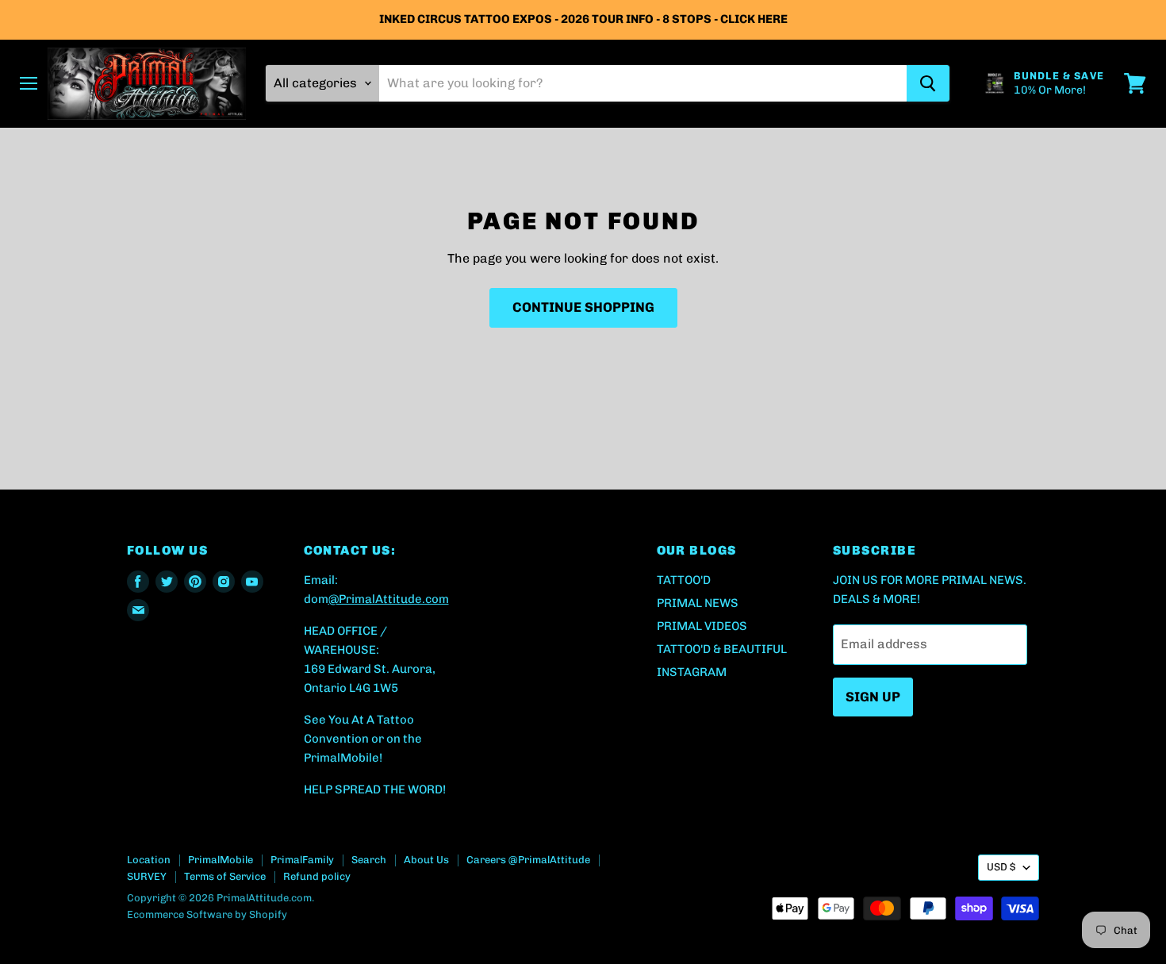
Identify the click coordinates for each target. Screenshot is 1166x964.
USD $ (1001, 867)
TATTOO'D (684, 580)
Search (368, 860)
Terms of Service (225, 876)
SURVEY (147, 876)
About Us (426, 860)
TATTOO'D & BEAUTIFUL (722, 649)
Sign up (873, 697)
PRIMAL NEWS (697, 603)
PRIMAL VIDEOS (702, 626)
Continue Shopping (583, 307)
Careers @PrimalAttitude (528, 860)
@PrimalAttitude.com (388, 599)
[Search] (928, 83)
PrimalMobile (220, 860)
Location (149, 860)
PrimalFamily (302, 860)
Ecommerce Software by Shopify (207, 914)
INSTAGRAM (692, 672)
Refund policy (317, 876)
